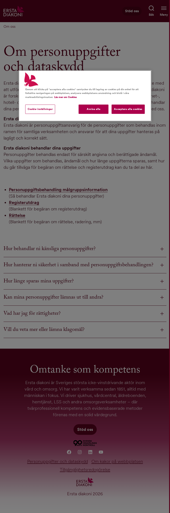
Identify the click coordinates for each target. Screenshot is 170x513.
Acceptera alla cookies (128, 109)
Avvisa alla (93, 109)
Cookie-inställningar (40, 109)
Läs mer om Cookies (65, 97)
